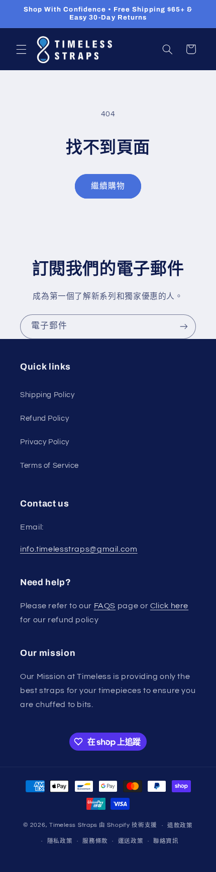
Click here (169, 606)
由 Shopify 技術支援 (128, 825)
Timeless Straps (73, 825)
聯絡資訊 (166, 841)
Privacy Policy (44, 442)
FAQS (105, 606)
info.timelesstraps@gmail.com (79, 549)
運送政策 (131, 841)
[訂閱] (183, 326)
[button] (21, 49)
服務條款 (95, 841)
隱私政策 (60, 841)
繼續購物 (108, 186)
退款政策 (180, 825)
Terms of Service (49, 465)
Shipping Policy (47, 395)
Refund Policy (44, 418)
